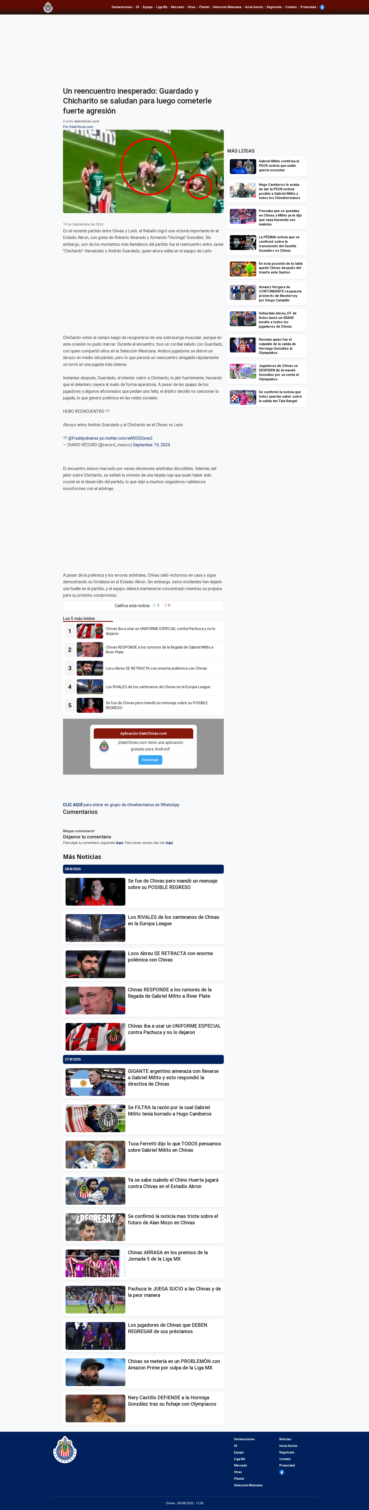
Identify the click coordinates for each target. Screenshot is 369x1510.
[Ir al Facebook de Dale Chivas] (322, 7)
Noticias (285, 1439)
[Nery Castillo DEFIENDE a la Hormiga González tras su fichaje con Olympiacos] (97, 1408)
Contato (291, 7)
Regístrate (274, 7)
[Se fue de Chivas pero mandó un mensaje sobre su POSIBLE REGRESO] (91, 705)
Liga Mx (161, 7)
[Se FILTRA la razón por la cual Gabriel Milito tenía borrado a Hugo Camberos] (97, 1118)
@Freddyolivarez (83, 438)
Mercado (177, 7)
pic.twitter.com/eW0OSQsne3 (126, 438)
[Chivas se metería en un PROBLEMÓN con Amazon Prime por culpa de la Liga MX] (97, 1372)
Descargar (150, 760)
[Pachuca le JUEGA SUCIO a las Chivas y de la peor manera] (97, 1300)
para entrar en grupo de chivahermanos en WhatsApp (121, 804)
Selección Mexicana (227, 7)
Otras (192, 7)
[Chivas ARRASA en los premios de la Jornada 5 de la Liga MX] (97, 1263)
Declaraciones (122, 7)
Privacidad (308, 7)
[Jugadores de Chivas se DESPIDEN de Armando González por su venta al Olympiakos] (244, 371)
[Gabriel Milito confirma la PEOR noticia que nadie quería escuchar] (244, 166)
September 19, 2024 (151, 444)
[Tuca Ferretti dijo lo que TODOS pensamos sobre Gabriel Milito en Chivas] (97, 1154)
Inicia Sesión (254, 7)
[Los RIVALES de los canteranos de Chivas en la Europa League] (91, 686)
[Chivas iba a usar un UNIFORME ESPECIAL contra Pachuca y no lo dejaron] (91, 631)
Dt (137, 7)
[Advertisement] (184, 48)
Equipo (148, 7)
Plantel (204, 7)
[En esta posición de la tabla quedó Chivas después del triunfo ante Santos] (244, 269)
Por (78, 127)
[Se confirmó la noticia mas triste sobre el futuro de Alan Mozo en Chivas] (97, 1227)
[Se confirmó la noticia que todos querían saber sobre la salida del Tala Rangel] (244, 397)
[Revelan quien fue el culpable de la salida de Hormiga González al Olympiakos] (244, 344)
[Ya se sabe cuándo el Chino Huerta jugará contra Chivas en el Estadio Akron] (97, 1191)
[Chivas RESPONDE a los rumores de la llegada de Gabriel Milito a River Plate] (91, 649)
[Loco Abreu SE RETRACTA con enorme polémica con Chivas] (91, 668)
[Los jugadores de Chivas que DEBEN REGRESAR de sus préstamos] (97, 1336)
